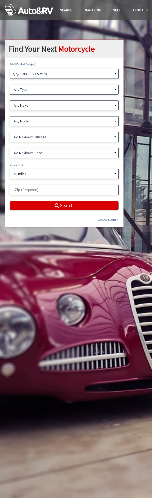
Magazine (93, 10)
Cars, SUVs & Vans (33, 73)
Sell (117, 10)
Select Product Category (23, 64)
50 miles (20, 173)
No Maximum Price (28, 153)
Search (66, 10)
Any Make (21, 105)
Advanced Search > (108, 220)
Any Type (20, 89)
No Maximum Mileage (30, 137)
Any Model (21, 121)
